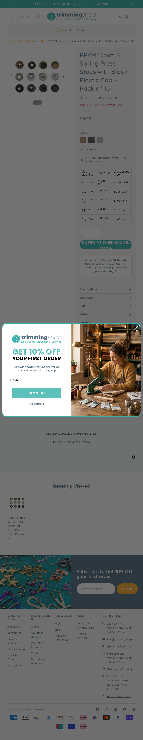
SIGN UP (36, 393)
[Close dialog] (137, 327)
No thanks (36, 404)
